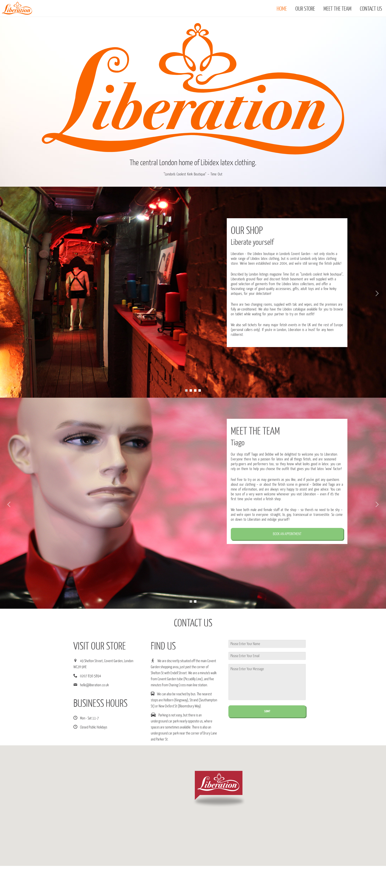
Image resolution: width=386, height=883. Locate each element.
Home (282, 9)
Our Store (305, 9)
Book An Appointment (287, 534)
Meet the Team (337, 9)
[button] (219, 789)
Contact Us (371, 9)
